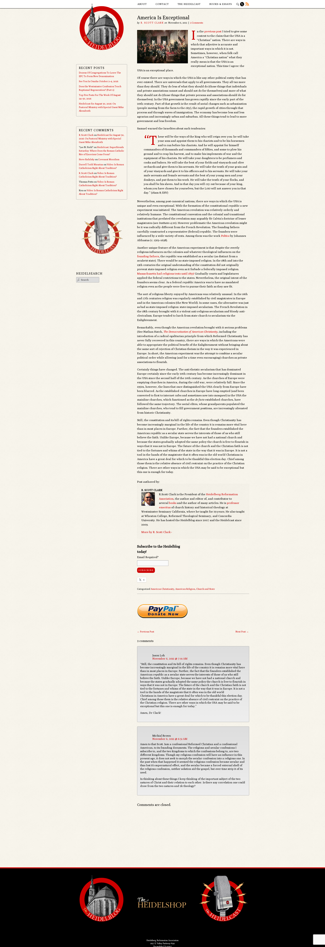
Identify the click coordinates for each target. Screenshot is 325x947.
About (142, 4)
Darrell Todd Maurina (91, 164)
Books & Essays (220, 4)
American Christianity (162, 589)
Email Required (148, 557)
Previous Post (145, 631)
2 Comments (196, 22)
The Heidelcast (189, 4)
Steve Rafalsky (86, 159)
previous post (213, 31)
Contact (162, 4)
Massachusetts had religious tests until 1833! (165, 273)
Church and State (205, 589)
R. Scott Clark (152, 22)
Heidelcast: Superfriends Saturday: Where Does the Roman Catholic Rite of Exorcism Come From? (101, 151)
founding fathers (148, 256)
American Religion (185, 589)
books (172, 503)
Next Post (242, 631)
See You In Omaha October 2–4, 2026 (98, 81)
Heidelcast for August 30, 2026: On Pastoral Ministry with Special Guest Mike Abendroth (101, 107)
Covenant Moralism (108, 159)
